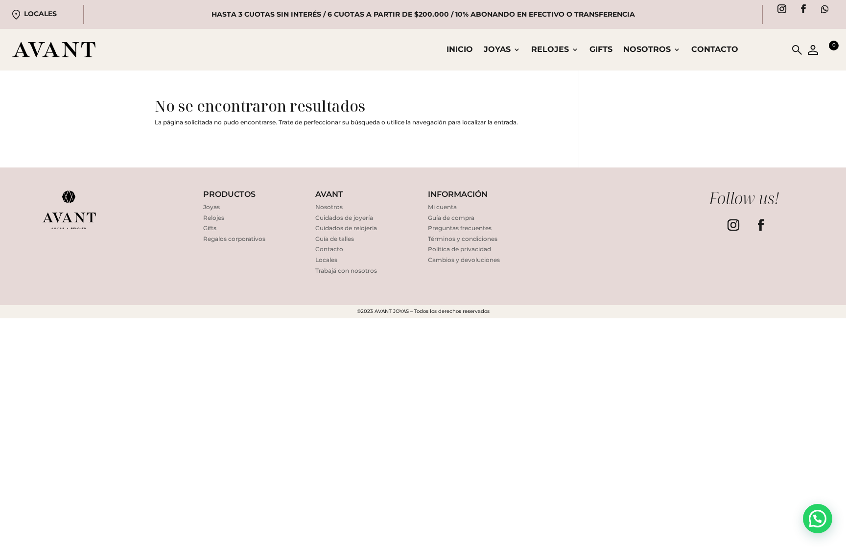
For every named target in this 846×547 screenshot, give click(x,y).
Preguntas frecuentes (460, 228)
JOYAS (497, 50)
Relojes (213, 217)
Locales (40, 13)
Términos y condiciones (462, 238)
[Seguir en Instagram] (782, 9)
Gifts (600, 50)
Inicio (459, 50)
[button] (817, 518)
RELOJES (550, 50)
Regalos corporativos (234, 238)
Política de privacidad (459, 249)
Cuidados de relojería (346, 228)
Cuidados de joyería (344, 217)
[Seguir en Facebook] (803, 9)
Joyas (211, 207)
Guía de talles (334, 238)
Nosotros (647, 50)
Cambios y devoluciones (464, 259)
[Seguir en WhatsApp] (825, 9)
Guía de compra (451, 217)
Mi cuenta (442, 207)
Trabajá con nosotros (346, 270)
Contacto (714, 50)
